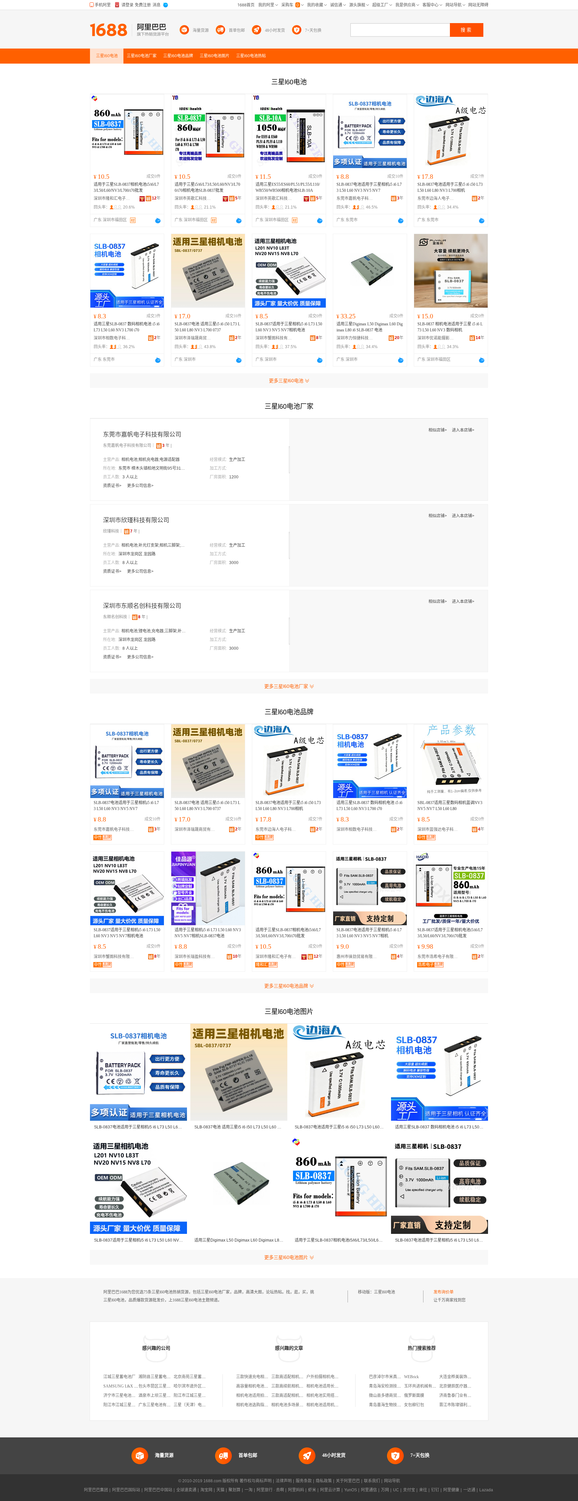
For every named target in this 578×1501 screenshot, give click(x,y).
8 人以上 (130, 562)
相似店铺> (438, 430)
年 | (167, 445)
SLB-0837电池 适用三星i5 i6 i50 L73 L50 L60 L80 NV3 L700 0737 (207, 327)
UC (396, 1490)
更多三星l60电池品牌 (286, 986)
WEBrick (411, 1376)
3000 (233, 562)
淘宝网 (206, 1490)
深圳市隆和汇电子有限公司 (112, 198)
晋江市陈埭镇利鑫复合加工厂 (465, 1405)
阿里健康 (451, 1490)
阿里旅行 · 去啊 (270, 1490)
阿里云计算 (330, 1490)
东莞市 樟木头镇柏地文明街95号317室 (151, 468)
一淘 (249, 1490)
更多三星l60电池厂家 (286, 686)
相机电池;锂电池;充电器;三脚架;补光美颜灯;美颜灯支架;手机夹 (154, 631)
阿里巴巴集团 (96, 1490)
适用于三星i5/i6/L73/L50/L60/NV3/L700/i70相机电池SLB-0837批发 (207, 187)
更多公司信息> (140, 485)
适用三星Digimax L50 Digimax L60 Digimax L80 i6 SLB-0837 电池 (369, 327)
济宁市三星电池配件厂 (123, 1395)
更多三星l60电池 (286, 380)
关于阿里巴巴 (348, 1481)
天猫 (220, 1490)
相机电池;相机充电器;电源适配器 (150, 459)
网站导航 (392, 1481)
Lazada (486, 1490)
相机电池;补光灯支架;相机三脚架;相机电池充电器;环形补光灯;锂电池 (154, 545)
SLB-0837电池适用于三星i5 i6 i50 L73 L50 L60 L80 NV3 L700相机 (450, 187)
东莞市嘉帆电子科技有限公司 (354, 198)
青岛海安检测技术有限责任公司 (397, 1386)
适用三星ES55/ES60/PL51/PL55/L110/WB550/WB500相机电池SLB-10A (288, 187)
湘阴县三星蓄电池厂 (156, 1376)
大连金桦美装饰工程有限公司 (465, 1376)
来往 (423, 1490)
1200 (233, 477)
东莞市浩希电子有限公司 (439, 956)
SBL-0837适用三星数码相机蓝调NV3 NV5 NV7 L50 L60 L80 (449, 805)
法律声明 (284, 1481)
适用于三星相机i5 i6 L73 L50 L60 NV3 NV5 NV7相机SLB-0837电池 (208, 933)
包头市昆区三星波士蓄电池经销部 (168, 1386)
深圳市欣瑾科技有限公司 (136, 520)
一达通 (469, 1490)
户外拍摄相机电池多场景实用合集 (336, 1376)
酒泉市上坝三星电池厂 (158, 1395)
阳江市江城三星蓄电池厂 (196, 1395)
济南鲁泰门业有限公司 (459, 1395)
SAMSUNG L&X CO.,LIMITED (130, 1386)
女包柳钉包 (414, 1405)
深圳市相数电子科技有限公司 (112, 338)
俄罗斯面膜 (414, 1395)
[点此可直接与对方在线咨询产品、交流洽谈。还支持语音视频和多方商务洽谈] (158, 221)
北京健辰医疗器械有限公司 (463, 1386)
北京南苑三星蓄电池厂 (194, 1376)
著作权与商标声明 (255, 1481)
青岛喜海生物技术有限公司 (393, 1405)
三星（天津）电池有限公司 (198, 1405)
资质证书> (112, 485)
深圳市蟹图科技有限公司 (274, 338)
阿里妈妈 (296, 1490)
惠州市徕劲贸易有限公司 (358, 956)
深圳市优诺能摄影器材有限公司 (435, 338)
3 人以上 (130, 477)
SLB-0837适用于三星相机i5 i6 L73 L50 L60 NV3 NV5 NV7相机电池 (289, 327)
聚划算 (234, 1490)
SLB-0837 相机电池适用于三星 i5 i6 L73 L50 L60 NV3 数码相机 (450, 327)
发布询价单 (444, 1292)
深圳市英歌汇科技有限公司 (193, 198)
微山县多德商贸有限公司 (391, 1395)
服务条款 (304, 1481)
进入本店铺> (463, 430)
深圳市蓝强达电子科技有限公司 (439, 829)
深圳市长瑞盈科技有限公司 (196, 956)
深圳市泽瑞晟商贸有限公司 (193, 338)
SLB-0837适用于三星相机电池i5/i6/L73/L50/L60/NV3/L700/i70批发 (450, 933)
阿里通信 (369, 1490)
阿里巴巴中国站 (158, 1490)
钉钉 (435, 1490)
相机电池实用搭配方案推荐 (330, 1395)
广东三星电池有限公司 (158, 1405)
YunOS (350, 1490)
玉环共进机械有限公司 (424, 1386)
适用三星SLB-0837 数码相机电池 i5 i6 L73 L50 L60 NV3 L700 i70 (127, 327)
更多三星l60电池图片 (286, 1257)
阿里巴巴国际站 (126, 1490)
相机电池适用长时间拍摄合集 (332, 1386)
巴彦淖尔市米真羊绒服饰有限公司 (399, 1376)
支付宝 (409, 1490)
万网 (385, 1490)
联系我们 (372, 1481)
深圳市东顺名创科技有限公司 (142, 606)
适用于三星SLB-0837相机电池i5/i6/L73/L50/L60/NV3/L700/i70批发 (126, 187)
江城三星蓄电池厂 (119, 1376)
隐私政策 (324, 1481)
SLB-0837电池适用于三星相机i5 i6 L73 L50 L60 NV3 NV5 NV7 (369, 187)
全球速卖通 (186, 1490)
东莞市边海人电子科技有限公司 (435, 198)
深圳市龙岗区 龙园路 (137, 554)
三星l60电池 (384, 1292)
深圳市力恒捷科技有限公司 (354, 338)
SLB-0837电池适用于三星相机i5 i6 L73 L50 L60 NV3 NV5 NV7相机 (369, 933)
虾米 (312, 1490)
